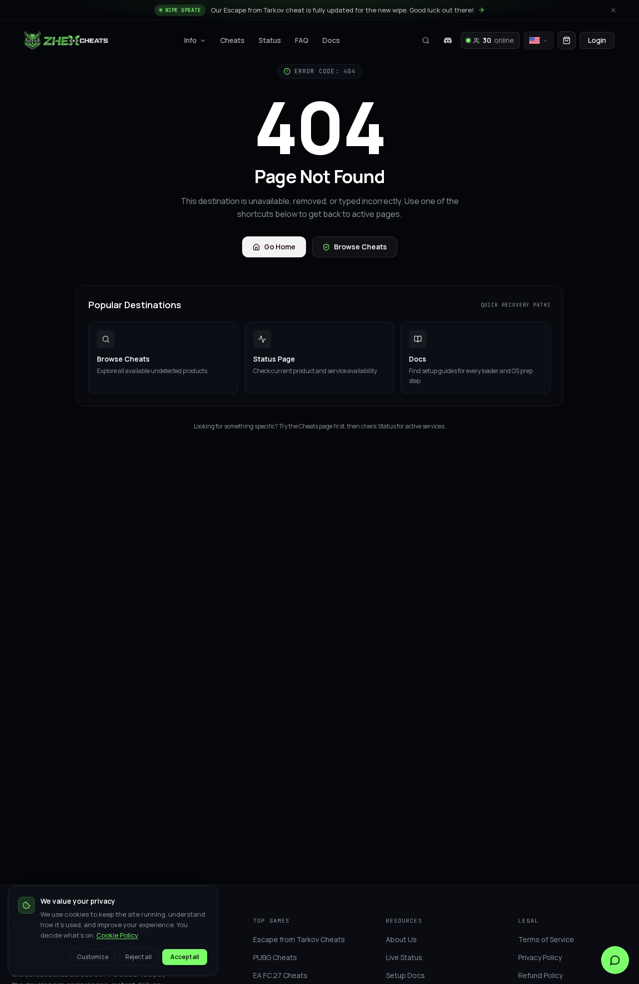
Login (597, 40)
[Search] (426, 40)
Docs (331, 40)
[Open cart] (567, 40)
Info (190, 40)
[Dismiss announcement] (613, 10)
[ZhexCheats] (66, 40)
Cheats (232, 40)
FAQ (302, 40)
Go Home (280, 246)
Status (270, 40)
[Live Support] (615, 960)
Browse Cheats (360, 246)
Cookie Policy (117, 935)
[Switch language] (539, 40)
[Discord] (448, 40)
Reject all (138, 957)
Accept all (184, 957)
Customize (92, 957)
